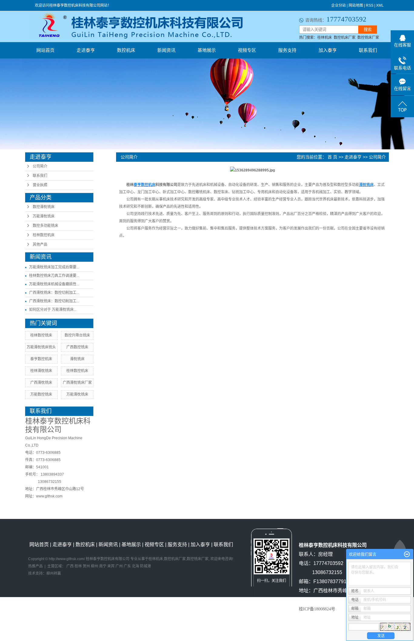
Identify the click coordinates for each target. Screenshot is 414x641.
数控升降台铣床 (77, 335)
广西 (70, 566)
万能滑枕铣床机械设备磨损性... (54, 284)
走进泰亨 (86, 50)
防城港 (145, 566)
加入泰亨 (328, 50)
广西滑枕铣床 (41, 382)
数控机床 (126, 50)
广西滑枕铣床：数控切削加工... (54, 293)
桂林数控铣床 (41, 335)
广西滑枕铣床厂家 (77, 382)
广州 (119, 566)
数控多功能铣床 (45, 226)
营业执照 (40, 185)
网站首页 (45, 50)
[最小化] (407, 554)
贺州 (86, 566)
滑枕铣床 (77, 359)
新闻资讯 (166, 50)
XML (380, 5)
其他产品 (40, 244)
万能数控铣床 (41, 394)
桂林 (78, 566)
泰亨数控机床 (41, 359)
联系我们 (368, 50)
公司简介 (40, 166)
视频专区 (247, 50)
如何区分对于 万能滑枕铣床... (52, 309)
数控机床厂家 (345, 37)
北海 (135, 566)
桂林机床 (324, 37)
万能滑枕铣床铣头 (41, 347)
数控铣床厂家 (368, 37)
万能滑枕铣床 (44, 216)
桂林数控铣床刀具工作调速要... (54, 276)
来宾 (111, 566)
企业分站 (338, 5)
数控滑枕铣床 (44, 207)
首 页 (332, 156)
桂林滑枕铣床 (41, 371)
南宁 (102, 566)
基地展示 (207, 50)
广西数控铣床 (77, 347)
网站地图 (356, 5)
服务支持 (287, 50)
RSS (369, 5)
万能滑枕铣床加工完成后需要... (54, 267)
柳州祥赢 (53, 573)
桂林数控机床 (44, 235)
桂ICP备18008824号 (317, 609)
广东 (127, 566)
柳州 (94, 566)
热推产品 (35, 566)
